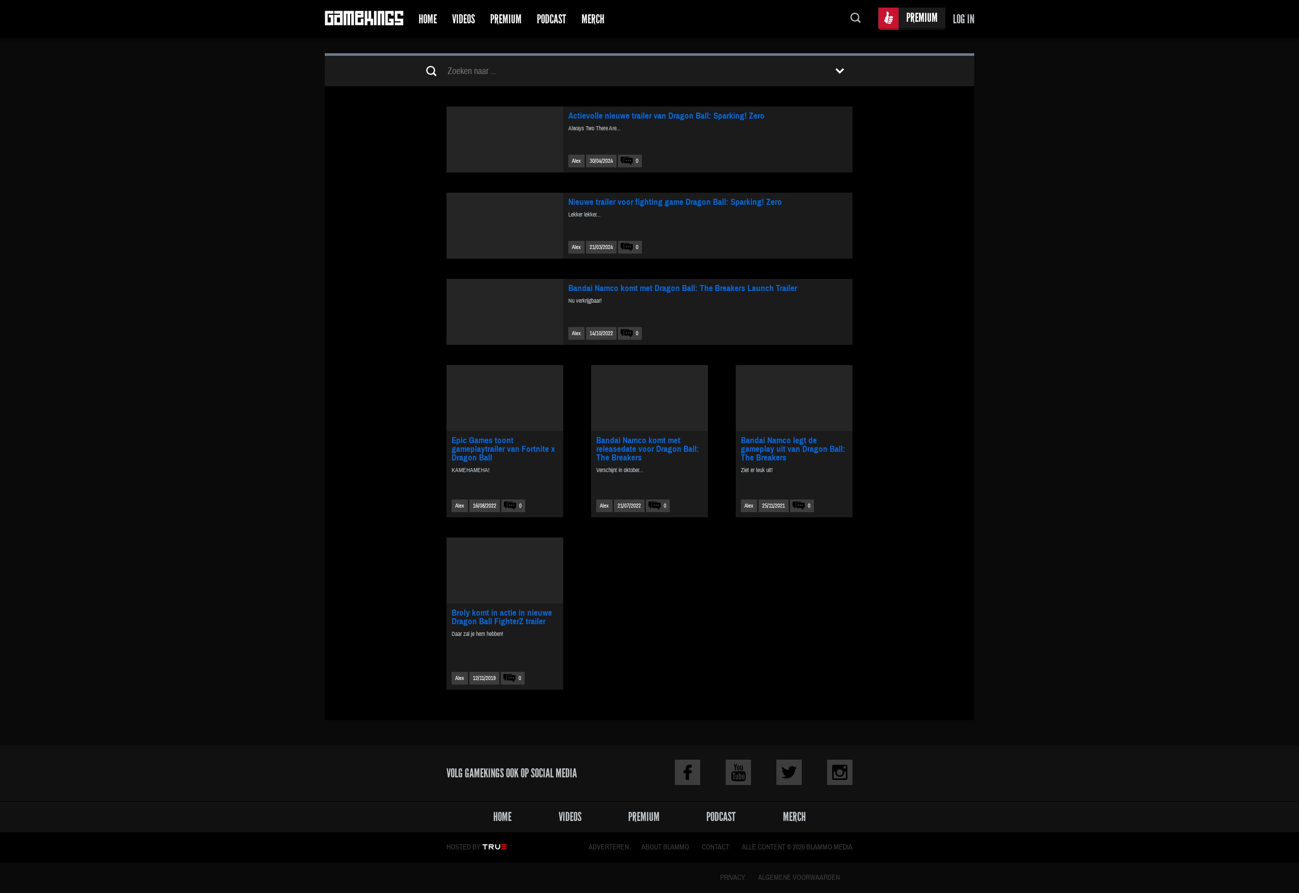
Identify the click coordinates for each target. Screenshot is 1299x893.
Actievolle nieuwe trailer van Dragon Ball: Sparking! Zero (666, 116)
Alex (576, 161)
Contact (715, 847)
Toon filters (839, 71)
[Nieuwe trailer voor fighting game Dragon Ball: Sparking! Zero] (505, 226)
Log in (963, 19)
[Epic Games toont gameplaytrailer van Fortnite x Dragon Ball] (505, 398)
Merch (593, 19)
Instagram (839, 772)
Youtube (738, 772)
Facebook (687, 772)
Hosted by (464, 847)
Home (428, 19)
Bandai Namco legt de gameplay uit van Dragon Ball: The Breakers (793, 449)
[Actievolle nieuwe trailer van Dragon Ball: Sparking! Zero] (505, 139)
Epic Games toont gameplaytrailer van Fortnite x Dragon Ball (503, 449)
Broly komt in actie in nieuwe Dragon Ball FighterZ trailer (502, 617)
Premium (506, 19)
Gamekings (364, 19)
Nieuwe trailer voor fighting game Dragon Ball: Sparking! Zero (675, 202)
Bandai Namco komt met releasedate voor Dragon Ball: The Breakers (647, 449)
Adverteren (609, 847)
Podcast (551, 19)
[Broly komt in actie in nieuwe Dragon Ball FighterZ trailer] (505, 570)
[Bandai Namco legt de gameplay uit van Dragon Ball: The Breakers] (794, 398)
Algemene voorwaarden (799, 877)
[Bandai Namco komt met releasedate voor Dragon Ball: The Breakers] (649, 398)
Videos (463, 19)
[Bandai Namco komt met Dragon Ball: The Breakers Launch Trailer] (505, 312)
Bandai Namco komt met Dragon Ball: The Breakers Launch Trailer (682, 288)
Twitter (789, 772)
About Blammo (665, 847)
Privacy (732, 877)
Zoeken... (855, 19)
